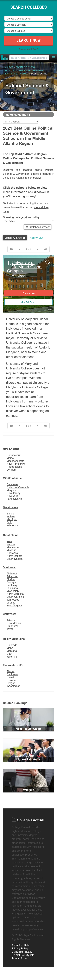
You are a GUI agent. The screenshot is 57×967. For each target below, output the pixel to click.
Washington (13, 686)
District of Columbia (18, 487)
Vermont (11, 469)
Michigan (12, 519)
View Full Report (28, 302)
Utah (9, 653)
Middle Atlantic (12, 478)
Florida (11, 579)
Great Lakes (10, 507)
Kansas (11, 544)
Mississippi (13, 591)
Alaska (10, 671)
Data (27, 945)
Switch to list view (39, 227)
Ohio (9, 522)
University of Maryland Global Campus (24, 266)
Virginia (11, 602)
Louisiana (12, 588)
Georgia (11, 582)
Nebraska (12, 553)
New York (12, 496)
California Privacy (22, 951)
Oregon (11, 683)
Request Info (28, 293)
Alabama (12, 573)
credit (52, 105)
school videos (35, 406)
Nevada (11, 680)
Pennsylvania (14, 499)
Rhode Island (14, 466)
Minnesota (13, 547)
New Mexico (14, 623)
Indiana (11, 516)
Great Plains (10, 535)
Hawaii (10, 677)
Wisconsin (13, 525)
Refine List (36, 237)
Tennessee (13, 599)
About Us (17, 945)
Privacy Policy (20, 948)
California (12, 674)
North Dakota (14, 556)
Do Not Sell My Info (23, 955)
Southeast (9, 567)
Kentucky (12, 585)
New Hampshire (16, 463)
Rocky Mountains (14, 639)
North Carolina (15, 594)
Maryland (12, 490)
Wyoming (12, 656)
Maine (10, 458)
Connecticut (13, 455)
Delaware (12, 484)
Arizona (11, 620)
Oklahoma (13, 626)
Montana (12, 651)
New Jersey (13, 493)
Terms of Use (19, 958)
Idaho (10, 648)
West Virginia (14, 605)
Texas (10, 629)
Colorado (12, 645)
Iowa (9, 541)
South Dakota (15, 558)
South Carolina (15, 596)
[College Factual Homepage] (4, 58)
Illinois (10, 513)
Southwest (9, 614)
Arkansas (12, 576)
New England (11, 449)
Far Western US (13, 665)
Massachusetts (15, 461)
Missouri (11, 550)
